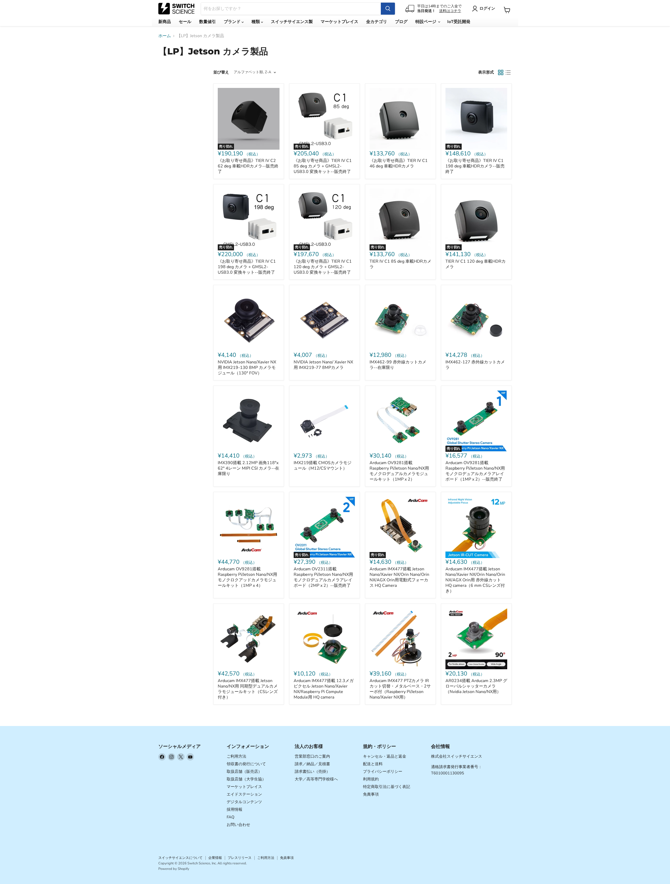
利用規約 (371, 779)
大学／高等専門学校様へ (316, 779)
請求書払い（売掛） (312, 771)
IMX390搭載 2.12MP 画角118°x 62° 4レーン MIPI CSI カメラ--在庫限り (248, 468)
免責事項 (371, 794)
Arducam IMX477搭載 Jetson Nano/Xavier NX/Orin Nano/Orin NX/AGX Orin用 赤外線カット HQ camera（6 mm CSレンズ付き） (475, 580)
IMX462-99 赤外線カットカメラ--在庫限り (398, 364)
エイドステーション (244, 794)
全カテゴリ (376, 22)
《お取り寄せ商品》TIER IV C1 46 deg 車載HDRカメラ (399, 163)
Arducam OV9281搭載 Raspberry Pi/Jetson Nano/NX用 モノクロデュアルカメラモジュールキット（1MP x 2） (399, 471)
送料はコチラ (450, 10)
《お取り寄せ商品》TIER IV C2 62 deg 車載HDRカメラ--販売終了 (248, 166)
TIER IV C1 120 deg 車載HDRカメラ (475, 264)
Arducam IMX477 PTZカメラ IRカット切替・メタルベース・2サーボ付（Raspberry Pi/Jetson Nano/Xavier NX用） (400, 689)
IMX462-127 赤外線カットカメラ (475, 364)
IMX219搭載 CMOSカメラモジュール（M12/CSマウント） (322, 465)
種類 (256, 22)
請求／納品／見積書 (312, 764)
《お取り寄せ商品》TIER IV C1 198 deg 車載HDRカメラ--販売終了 (475, 166)
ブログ (401, 22)
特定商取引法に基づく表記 (386, 786)
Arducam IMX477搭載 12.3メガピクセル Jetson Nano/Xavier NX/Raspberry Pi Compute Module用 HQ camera (324, 689)
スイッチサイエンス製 (292, 22)
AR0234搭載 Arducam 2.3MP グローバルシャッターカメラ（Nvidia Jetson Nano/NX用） (476, 686)
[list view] (508, 72)
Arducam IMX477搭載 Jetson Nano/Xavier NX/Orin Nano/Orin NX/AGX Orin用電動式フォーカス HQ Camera (399, 577)
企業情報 (215, 857)
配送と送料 (373, 764)
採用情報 (234, 809)
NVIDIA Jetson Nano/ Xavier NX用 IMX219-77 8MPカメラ (323, 364)
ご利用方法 (236, 756)
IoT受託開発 (458, 22)
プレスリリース (240, 857)
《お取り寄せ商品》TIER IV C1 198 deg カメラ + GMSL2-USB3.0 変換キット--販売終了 (247, 266)
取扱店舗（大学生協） (246, 779)
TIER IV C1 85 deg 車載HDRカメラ (400, 264)
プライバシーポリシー (382, 771)
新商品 (164, 22)
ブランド (233, 22)
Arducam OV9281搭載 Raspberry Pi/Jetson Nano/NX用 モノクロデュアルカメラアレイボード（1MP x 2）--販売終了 (475, 471)
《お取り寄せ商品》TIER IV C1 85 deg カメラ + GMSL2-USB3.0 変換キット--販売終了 (323, 166)
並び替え (221, 72)
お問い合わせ (238, 824)
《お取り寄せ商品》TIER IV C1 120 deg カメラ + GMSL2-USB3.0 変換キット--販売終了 (323, 266)
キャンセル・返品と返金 (384, 756)
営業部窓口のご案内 (312, 756)
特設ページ (426, 22)
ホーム (164, 35)
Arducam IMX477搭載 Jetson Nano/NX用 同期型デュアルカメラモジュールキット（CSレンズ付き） (248, 689)
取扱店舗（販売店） (244, 771)
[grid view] (500, 72)
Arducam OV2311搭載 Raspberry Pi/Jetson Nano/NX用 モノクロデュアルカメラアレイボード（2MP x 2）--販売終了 (323, 577)
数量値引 (207, 22)
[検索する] (388, 9)
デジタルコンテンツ (244, 801)
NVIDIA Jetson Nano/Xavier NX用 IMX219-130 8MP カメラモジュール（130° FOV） (247, 367)
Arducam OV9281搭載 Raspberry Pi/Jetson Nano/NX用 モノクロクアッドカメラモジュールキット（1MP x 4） (247, 577)
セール (185, 22)
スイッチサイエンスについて (180, 857)
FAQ (230, 817)
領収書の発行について (246, 764)
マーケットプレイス (339, 22)
